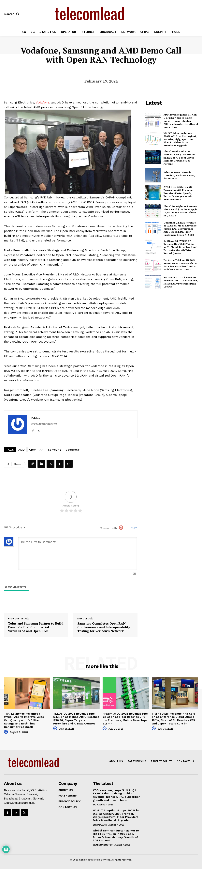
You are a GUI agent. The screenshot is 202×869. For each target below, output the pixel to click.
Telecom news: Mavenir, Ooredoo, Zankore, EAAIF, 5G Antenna (179, 175)
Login (133, 527)
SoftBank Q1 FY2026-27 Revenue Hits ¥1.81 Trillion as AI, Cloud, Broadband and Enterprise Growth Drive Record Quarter (180, 247)
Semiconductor (103, 845)
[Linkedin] (41, 464)
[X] (38, 429)
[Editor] (17, 424)
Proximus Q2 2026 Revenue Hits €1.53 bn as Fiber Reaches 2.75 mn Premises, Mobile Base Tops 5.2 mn (125, 718)
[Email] (69, 464)
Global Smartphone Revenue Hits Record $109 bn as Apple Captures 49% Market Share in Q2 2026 (180, 211)
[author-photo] (6, 732)
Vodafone (42, 102)
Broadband (100, 824)
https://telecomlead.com (44, 423)
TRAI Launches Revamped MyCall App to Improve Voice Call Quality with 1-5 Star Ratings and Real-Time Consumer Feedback (24, 720)
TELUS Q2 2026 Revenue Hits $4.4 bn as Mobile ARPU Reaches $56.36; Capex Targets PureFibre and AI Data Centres (76, 718)
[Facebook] (32, 429)
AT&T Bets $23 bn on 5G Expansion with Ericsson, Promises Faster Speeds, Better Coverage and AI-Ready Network (178, 193)
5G (94, 804)
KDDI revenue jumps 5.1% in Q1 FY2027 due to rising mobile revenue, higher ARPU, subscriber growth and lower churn (181, 120)
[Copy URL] (32, 464)
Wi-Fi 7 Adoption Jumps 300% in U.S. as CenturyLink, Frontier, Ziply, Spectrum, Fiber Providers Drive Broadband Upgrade (180, 139)
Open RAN (36, 449)
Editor (36, 418)
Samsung (55, 449)
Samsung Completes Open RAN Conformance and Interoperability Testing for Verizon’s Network (103, 627)
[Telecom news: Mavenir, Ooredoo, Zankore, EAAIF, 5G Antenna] (153, 175)
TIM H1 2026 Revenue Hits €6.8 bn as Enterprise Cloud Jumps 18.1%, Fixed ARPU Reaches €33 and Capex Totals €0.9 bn (173, 718)
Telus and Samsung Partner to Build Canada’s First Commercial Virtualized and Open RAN (35, 627)
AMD (21, 449)
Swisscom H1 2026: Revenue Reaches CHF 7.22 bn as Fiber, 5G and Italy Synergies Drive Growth (181, 282)
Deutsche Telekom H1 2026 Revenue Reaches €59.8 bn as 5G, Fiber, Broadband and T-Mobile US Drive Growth (180, 265)
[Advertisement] (173, 321)
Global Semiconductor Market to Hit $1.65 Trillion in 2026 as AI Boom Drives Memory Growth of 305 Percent (179, 157)
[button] (12, 14)
